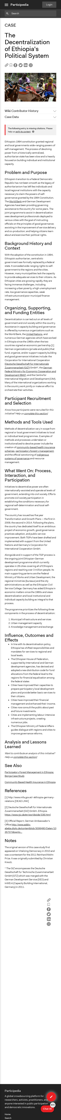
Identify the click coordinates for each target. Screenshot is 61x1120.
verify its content (22, 131)
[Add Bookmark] (11, 66)
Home (7, 1114)
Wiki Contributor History (21, 111)
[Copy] (6, 66)
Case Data (12, 117)
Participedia (19, 4)
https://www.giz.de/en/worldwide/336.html (28, 814)
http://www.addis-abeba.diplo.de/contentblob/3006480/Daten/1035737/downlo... (30, 828)
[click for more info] (32, 131)
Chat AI (48, 1107)
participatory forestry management (35, 451)
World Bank (15, 201)
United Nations (34, 334)
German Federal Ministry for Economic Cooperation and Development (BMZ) (30, 371)
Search (8, 1118)
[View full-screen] (53, 76)
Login (49, 4)
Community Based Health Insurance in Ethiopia (30, 782)
